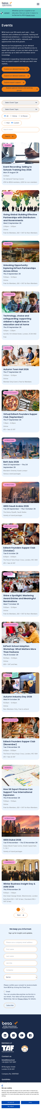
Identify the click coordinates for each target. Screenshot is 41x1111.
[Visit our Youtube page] (22, 1035)
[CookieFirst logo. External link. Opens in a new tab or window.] (2, 1086)
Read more (30, 15)
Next (19, 915)
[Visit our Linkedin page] (5, 1035)
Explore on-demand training (14, 69)
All (7, 116)
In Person (24, 116)
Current (16, 123)
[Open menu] (38, 4)
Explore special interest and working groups (19, 89)
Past (8, 123)
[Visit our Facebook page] (30, 1035)
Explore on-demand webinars (14, 76)
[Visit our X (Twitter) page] (13, 1035)
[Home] (7, 4)
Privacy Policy (23, 999)
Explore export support (12, 82)
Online (14, 116)
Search (7, 136)
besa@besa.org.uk (8, 1060)
